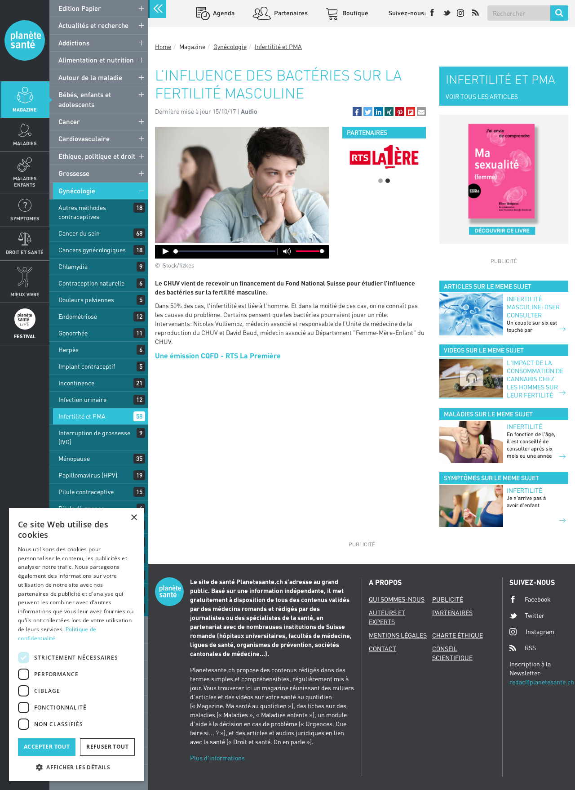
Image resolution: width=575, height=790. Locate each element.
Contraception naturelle (91, 283)
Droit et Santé (25, 252)
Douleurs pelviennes (86, 300)
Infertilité (524, 426)
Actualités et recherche (93, 25)
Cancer (69, 121)
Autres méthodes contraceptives (82, 212)
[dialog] (76, 644)
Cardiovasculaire (84, 138)
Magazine (25, 109)
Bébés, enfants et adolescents (84, 99)
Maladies (25, 143)
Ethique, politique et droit (96, 156)
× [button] (133, 517)
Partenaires (290, 13)
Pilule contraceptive (86, 491)
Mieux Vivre (25, 294)
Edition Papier (79, 8)
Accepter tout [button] (47, 746)
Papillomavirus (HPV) (87, 475)
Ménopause (74, 458)
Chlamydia (73, 266)
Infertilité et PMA (82, 416)
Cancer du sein (79, 233)
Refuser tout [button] (107, 746)
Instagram (540, 631)
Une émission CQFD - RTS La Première (218, 355)
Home (163, 46)
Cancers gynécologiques (92, 250)
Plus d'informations (217, 758)
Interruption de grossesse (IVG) (94, 437)
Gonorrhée (73, 333)
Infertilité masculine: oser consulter (533, 307)
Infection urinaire (82, 399)
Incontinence (76, 383)
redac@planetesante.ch (541, 682)
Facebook (538, 599)
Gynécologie (76, 191)
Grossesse (73, 173)
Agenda (223, 13)
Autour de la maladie (90, 77)
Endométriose (77, 316)
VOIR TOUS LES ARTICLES (482, 96)
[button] (357, 111)
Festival (24, 336)
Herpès (68, 349)
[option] (384, 156)
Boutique (354, 13)
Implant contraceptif (86, 366)
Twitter (534, 615)
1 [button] (380, 181)
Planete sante (24, 40)
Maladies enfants (25, 181)
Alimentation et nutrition (96, 60)
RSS (530, 648)
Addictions (73, 43)
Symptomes (25, 218)
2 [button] (387, 181)
